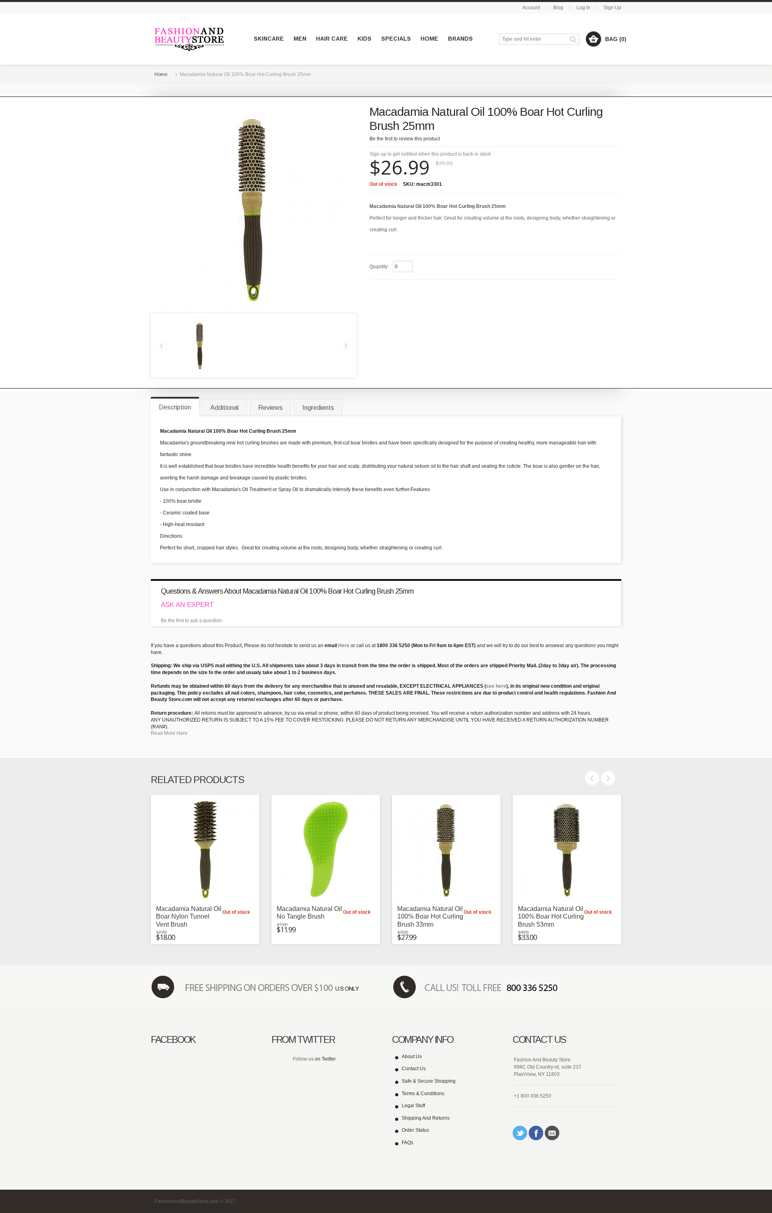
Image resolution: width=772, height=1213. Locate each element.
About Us (412, 1056)
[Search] (574, 39)
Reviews (270, 407)
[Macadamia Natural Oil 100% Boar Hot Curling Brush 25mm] (200, 345)
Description (175, 407)
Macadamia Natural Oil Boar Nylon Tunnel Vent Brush (189, 916)
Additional (224, 407)
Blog (558, 7)
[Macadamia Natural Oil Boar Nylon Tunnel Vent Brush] (205, 849)
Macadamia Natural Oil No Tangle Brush (309, 912)
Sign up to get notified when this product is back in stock (430, 154)
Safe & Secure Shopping (429, 1081)
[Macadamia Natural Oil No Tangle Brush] (325, 849)
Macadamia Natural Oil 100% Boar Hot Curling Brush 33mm (430, 916)
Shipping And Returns (426, 1118)
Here (343, 645)
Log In (583, 7)
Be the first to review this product (405, 139)
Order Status (415, 1130)
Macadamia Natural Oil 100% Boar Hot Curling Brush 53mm (551, 916)
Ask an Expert (187, 605)
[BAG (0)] (593, 39)
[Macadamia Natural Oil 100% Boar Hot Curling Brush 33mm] (446, 849)
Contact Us (414, 1068)
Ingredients (318, 407)
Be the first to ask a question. (192, 620)
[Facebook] (536, 1133)
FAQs (407, 1142)
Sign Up (612, 7)
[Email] (552, 1133)
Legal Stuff (413, 1105)
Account (531, 7)
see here (496, 686)
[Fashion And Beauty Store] (190, 39)
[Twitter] (520, 1133)
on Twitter (325, 1059)
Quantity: (379, 266)
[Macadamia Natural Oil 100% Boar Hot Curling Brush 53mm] (567, 849)
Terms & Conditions (423, 1093)
